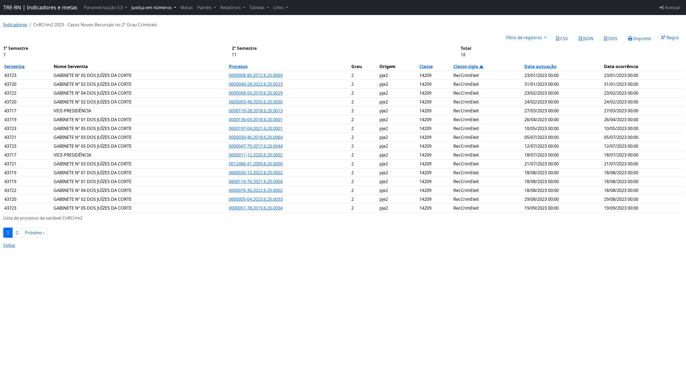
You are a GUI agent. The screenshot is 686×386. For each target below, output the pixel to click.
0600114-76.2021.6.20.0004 (256, 181)
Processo (238, 66)
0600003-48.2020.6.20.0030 (256, 102)
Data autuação (540, 66)
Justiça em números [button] (152, 7)
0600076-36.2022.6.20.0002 (256, 190)
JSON (587, 39)
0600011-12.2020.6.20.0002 (256, 155)
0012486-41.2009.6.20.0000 (256, 164)
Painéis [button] (205, 7)
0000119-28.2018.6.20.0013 (256, 111)
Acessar (672, 7)
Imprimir (641, 39)
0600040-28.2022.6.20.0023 (256, 84)
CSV (563, 39)
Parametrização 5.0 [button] (104, 7)
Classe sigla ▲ (468, 66)
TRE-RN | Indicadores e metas (40, 7)
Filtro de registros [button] (524, 37)
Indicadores (15, 25)
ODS (612, 39)
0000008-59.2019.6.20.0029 (256, 93)
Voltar (9, 245)
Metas (186, 7)
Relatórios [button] (231, 7)
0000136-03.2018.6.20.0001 (256, 120)
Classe (426, 66)
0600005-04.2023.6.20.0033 (256, 199)
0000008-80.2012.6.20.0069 (256, 75)
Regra (671, 37)
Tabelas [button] (257, 7)
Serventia (14, 66)
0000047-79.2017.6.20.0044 (256, 146)
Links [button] (279, 7)
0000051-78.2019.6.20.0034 (256, 208)
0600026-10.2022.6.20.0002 (256, 173)
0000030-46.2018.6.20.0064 (256, 137)
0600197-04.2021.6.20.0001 (256, 128)
